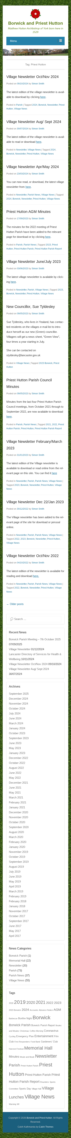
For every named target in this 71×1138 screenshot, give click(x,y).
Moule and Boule (27, 1057)
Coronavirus (51, 1030)
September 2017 (19, 921)
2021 (48, 424)
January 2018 (17, 906)
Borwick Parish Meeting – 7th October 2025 (35, 639)
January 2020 (17, 846)
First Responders (22, 1042)
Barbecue (13, 1018)
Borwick (42, 105)
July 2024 (14, 713)
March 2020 (16, 837)
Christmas (24, 1031)
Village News (20, 108)
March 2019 (16, 891)
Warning (12, 1104)
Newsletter (52, 105)
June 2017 (15, 925)
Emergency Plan (25, 1036)
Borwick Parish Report (43, 1025)
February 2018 (17, 901)
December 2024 (18, 698)
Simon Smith (38, 83)
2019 (20, 1002)
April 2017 (15, 935)
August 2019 (16, 866)
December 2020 (18, 812)
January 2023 (17, 753)
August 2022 (16, 767)
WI (18, 1104)
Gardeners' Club (49, 1041)
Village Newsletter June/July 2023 (33, 262)
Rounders (44, 1082)
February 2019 (17, 896)
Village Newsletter (19, 649)
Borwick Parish (18, 955)
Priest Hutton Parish (24, 248)
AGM (57, 1010)
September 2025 (19, 693)
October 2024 (17, 708)
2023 (48, 244)
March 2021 (16, 797)
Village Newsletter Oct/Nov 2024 (32, 77)
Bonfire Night (25, 1018)
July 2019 (14, 871)
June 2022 (15, 772)
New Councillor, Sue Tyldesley (30, 307)
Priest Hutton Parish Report (48, 248)
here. (36, 576)
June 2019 (15, 876)
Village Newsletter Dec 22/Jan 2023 (35, 502)
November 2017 (18, 911)
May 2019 (15, 881)
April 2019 (15, 886)
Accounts (34, 1010)
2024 (34, 105)
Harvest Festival (16, 1049)
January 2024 (17, 728)
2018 (11, 1003)
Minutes (14, 1056)
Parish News (34, 194)
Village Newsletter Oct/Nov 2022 (32, 556)
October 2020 (17, 822)
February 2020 (17, 841)
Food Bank (35, 1042)
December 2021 (18, 782)
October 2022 (17, 762)
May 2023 (15, 748)
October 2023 (17, 733)
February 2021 (17, 802)
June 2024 (15, 718)
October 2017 (17, 916)
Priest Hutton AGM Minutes (28, 212)
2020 (30, 1002)
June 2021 (15, 787)
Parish (19, 105)
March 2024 (16, 723)
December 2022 (18, 757)
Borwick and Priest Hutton (35, 23)
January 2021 (17, 807)
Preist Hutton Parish (29, 1066)
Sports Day (25, 1088)
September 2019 (19, 861)
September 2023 (19, 738)
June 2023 (15, 743)
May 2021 (15, 792)
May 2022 (15, 777)
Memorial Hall (17, 960)
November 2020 (18, 817)
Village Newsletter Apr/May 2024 (32, 167)
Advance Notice (46, 1010)
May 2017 (15, 930)
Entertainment (43, 1036)
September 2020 (19, 827)
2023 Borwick (45, 363)
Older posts (15, 604)
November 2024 (18, 703)
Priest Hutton (33, 153)
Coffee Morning (36, 1031)
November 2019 (18, 851)
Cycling (12, 1036)
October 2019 (17, 856)
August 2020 (16, 832)
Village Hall (36, 1089)
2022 (54, 424)
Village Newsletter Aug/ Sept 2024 (33, 122)
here (43, 96)
